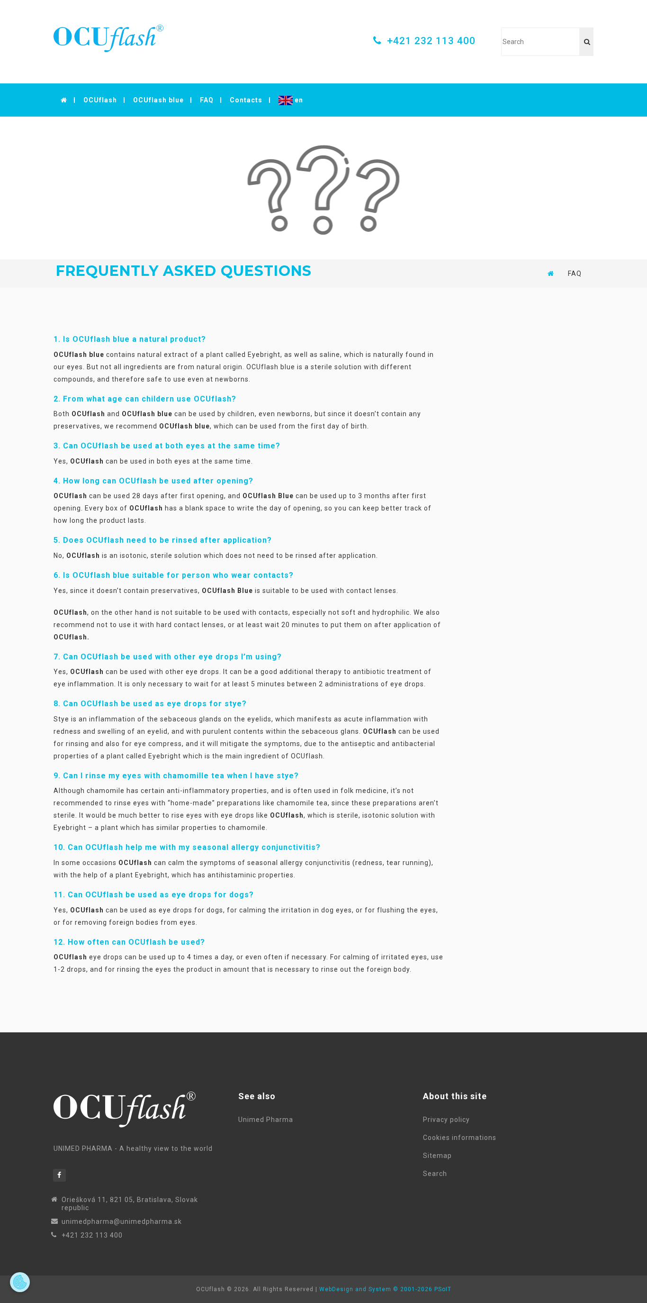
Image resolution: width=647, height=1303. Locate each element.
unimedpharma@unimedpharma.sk (122, 1221)
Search (437, 1173)
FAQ (207, 100)
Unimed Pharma (265, 1119)
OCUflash (100, 100)
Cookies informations (461, 1137)
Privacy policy (448, 1119)
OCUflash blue (158, 100)
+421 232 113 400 (431, 40)
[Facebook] (59, 1175)
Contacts (246, 100)
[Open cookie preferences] (20, 1282)
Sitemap (439, 1155)
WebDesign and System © (385, 1289)
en (298, 100)
